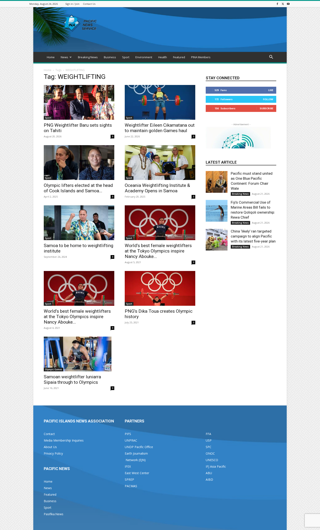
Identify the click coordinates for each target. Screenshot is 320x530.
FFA (208, 434)
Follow (268, 99)
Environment (143, 57)
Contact (49, 434)
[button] (271, 57)
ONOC (210, 453)
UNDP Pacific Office (139, 447)
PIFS (128, 434)
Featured (179, 57)
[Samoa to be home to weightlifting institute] (79, 222)
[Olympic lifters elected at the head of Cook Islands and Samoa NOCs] (79, 162)
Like (270, 90)
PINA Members (201, 57)
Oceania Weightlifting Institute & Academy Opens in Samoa (157, 188)
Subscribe (266, 108)
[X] (282, 4)
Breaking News (88, 57)
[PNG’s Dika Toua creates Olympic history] (160, 288)
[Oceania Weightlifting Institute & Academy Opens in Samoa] (160, 162)
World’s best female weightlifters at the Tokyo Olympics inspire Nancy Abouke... (158, 251)
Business (110, 57)
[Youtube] (288, 4)
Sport (125, 57)
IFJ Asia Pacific (216, 466)
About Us (50, 447)
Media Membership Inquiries (64, 440)
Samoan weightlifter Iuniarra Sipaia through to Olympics (72, 379)
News (64, 57)
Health (162, 57)
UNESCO (212, 460)
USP (209, 440)
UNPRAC (131, 440)
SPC (208, 447)
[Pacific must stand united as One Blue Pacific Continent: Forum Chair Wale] (216, 182)
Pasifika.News (53, 514)
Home (51, 57)
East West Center (137, 473)
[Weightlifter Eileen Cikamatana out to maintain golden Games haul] (160, 102)
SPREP (129, 479)
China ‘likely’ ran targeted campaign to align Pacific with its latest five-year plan (253, 236)
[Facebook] (277, 4)
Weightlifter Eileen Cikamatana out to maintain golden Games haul (160, 128)
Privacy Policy (53, 453)
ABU (209, 473)
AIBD (209, 479)
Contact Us (89, 3)
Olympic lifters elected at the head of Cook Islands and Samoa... (78, 188)
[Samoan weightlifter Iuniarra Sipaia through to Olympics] (79, 354)
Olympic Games (53, 369)
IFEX (128, 466)
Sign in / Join (72, 3)
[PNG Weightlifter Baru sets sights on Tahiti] (79, 102)
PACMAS (131, 486)
